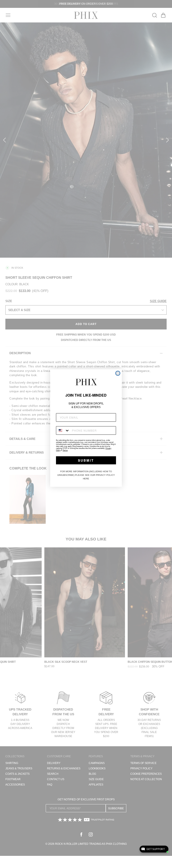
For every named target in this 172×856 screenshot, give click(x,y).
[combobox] (63, 430)
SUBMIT (86, 460)
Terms (65, 450)
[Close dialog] (118, 373)
